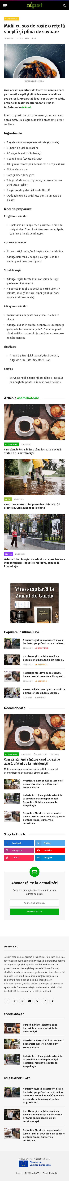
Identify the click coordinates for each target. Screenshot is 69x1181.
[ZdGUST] (34, 5)
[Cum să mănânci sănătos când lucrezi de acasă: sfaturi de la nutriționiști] (34, 422)
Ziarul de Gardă (43, 1159)
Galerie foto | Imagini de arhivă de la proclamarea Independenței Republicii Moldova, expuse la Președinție (34, 563)
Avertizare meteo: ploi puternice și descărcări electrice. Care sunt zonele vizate (43, 784)
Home (18, 1173)
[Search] (64, 5)
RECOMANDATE (32, 1173)
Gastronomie (11, 19)
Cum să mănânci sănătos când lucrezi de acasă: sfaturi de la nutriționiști (40, 1028)
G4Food (26, 107)
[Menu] (5, 5)
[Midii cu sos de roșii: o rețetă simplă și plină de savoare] (34, 61)
